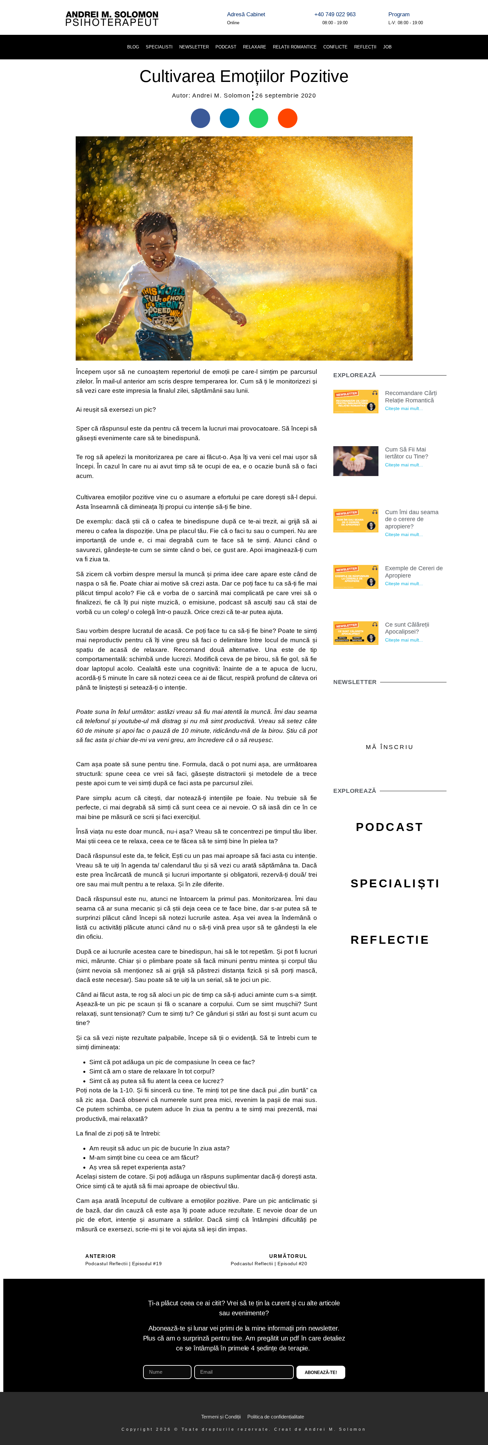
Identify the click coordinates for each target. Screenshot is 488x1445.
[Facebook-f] (225, 1404)
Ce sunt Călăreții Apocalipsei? (407, 628)
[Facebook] (449, 47)
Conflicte (335, 46)
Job (387, 46)
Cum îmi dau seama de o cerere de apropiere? (412, 519)
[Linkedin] (432, 47)
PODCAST (225, 46)
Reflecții (365, 46)
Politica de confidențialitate (275, 1416)
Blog (133, 46)
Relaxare (254, 46)
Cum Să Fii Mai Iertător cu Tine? (407, 453)
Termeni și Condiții (221, 1416)
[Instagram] (237, 1404)
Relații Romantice (295, 46)
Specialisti (159, 46)
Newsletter (194, 46)
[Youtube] (466, 47)
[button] (406, 47)
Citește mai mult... (404, 408)
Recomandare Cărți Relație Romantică (411, 397)
